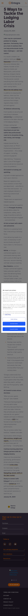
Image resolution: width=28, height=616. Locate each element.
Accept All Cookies (14, 329)
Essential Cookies (14, 323)
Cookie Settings (14, 319)
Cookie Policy (8, 314)
